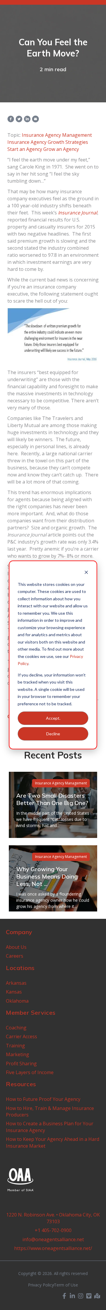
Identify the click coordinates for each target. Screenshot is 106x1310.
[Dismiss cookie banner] (86, 573)
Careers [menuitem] (14, 956)
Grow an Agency (61, 149)
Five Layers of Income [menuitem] (30, 1072)
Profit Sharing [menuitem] (21, 1063)
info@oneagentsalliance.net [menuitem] (53, 1239)
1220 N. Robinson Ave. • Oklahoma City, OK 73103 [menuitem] (53, 1217)
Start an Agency (24, 149)
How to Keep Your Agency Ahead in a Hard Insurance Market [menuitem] (52, 1142)
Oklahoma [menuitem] (17, 1001)
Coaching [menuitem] (16, 1027)
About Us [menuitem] (16, 947)
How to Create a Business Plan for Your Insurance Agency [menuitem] (49, 1126)
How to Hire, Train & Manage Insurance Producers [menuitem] (50, 1111)
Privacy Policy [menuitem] (41, 1285)
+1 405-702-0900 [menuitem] (53, 1230)
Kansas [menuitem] (14, 992)
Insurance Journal (77, 212)
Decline (53, 733)
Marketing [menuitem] (17, 1054)
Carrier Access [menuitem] (21, 1036)
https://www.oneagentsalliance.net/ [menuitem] (53, 1248)
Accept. (53, 718)
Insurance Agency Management (57, 135)
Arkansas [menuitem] (16, 983)
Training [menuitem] (15, 1045)
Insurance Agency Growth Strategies (47, 142)
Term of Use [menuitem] (66, 1285)
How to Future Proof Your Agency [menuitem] (43, 1099)
